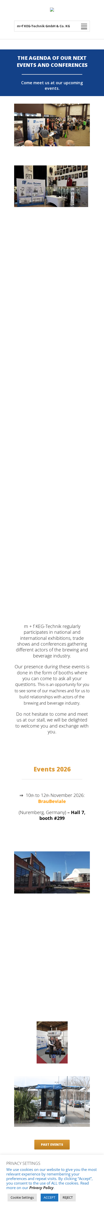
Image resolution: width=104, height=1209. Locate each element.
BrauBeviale (52, 801)
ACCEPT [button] (49, 1197)
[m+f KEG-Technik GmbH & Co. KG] (52, 10)
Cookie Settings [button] (22, 1197)
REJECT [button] (68, 1197)
